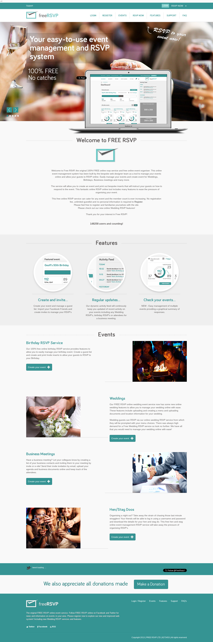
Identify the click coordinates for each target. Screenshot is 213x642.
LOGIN (165, 6)
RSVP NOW (178, 6)
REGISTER (107, 15)
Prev (9, 110)
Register (138, 202)
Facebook (42, 627)
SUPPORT (171, 15)
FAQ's (184, 601)
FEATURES (155, 15)
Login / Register (138, 601)
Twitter (31, 627)
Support (29, 6)
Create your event (37, 367)
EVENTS (123, 15)
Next (15, 110)
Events (152, 601)
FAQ (185, 15)
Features (163, 601)
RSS (53, 627)
